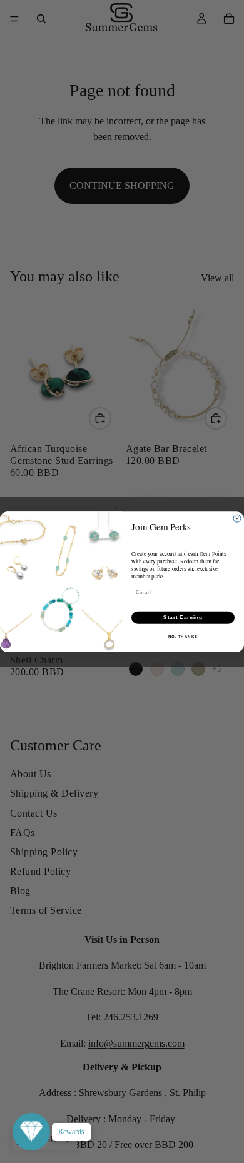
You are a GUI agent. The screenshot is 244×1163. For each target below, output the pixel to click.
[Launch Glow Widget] (31, 1131)
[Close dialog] (237, 518)
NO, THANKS (183, 636)
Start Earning (183, 617)
